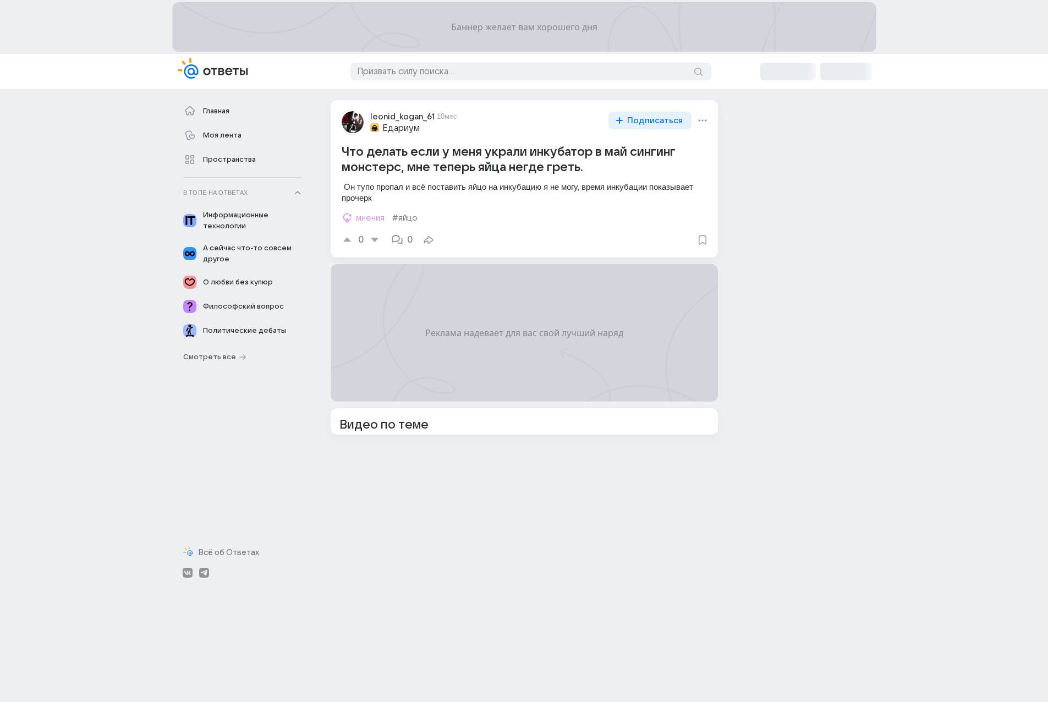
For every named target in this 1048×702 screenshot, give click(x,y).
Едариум (401, 128)
